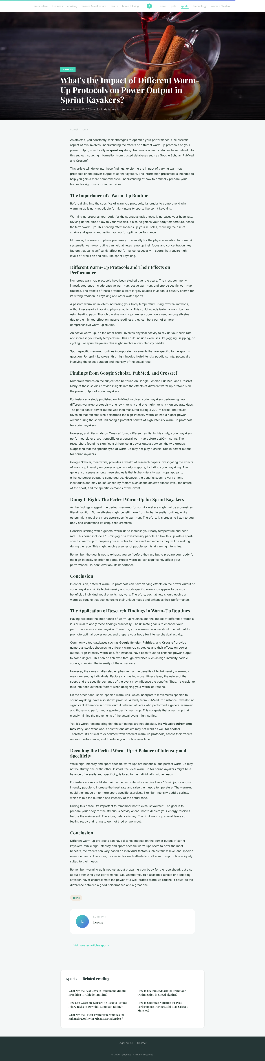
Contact (142, 1042)
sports (185, 6)
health (114, 6)
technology (200, 6)
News (163, 6)
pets (173, 6)
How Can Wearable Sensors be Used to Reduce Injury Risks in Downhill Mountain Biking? (98, 1004)
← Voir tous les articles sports (89, 945)
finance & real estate (93, 6)
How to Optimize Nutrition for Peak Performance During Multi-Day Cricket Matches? (162, 1006)
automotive (41, 6)
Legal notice (125, 1042)
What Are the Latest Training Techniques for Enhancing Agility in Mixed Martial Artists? (96, 1016)
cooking (72, 6)
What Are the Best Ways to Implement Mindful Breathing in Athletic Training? (98, 992)
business (57, 6)
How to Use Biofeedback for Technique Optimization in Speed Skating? (162, 992)
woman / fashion (221, 6)
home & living (130, 6)
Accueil (74, 129)
